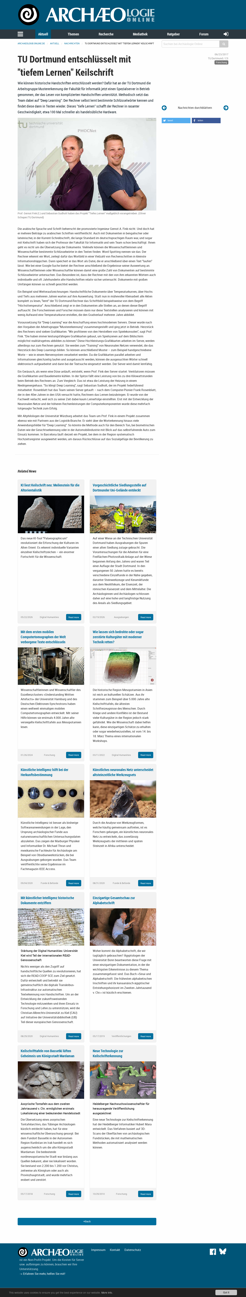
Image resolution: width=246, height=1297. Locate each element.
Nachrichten (72, 43)
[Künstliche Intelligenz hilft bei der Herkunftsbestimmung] (51, 799)
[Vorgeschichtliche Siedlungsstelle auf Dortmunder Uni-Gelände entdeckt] (123, 514)
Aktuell (43, 34)
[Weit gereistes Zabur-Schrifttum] (225, 107)
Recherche (106, 34)
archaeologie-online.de (31, 43)
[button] (176, 120)
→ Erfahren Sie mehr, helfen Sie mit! (42, 1274)
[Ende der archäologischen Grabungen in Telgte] (164, 107)
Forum (204, 34)
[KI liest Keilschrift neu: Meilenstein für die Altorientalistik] (51, 514)
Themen (73, 34)
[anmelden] (226, 33)
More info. (107, 1292)
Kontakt (115, 1250)
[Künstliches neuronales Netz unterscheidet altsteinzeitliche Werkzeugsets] (123, 799)
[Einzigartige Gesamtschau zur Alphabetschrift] (123, 927)
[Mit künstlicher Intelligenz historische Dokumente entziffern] (51, 927)
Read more (73, 617)
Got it (226, 1292)
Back (87, 1221)
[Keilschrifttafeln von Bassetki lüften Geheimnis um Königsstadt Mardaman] (51, 1080)
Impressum (98, 1250)
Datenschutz (132, 1250)
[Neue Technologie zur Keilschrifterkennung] (123, 1080)
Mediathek (140, 34)
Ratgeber (173, 34)
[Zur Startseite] (87, 14)
